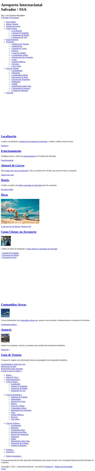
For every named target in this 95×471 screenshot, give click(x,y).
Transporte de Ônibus (19, 388)
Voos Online (11, 22)
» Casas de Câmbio (18, 53)
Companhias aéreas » (9, 324)
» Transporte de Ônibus (20, 35)
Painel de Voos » (12, 377)
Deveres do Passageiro (20, 434)
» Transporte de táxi (8, 257)
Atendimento (16, 425)
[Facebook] (14, 18)
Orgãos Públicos (17, 415)
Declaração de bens (8, 366)
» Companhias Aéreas (19, 55)
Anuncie (6, 329)
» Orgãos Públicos (18, 62)
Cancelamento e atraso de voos (13, 364)
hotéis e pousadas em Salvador (30, 185)
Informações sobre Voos (20, 441)
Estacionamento (12, 40)
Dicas (4, 194)
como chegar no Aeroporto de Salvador (42, 249)
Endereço (4, 146)
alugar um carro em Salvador (16, 171)
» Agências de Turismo (20, 44)
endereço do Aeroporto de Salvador (33, 141)
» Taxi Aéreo (16, 66)
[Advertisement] (47, 113)
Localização (8, 136)
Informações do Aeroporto (21, 410)
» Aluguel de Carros (19, 48)
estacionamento (29, 156)
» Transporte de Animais (20, 88)
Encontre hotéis (7, 189)
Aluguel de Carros (13, 26)
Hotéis (5, 180)
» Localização (16, 31)
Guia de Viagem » (13, 423)
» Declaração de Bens (19, 77)
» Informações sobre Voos (21, 86)
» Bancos (14, 51)
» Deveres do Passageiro (20, 79)
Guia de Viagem (12, 68)
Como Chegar (11, 28)
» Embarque (15, 82)
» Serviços (15, 64)
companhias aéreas (27, 320)
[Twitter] (5, 18)
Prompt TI (49, 467)
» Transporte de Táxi (19, 37)
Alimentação (16, 399)
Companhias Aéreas (13, 304)
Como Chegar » (12, 382)
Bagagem (14, 428)
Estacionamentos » (13, 379)
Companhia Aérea (18, 430)
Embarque (15, 437)
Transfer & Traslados (19, 386)
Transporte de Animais (19, 443)
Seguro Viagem (12, 24)
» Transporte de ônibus (10, 255)
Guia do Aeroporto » (14, 395)
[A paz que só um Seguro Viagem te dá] (20, 223)
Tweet (3, 469)
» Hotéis (14, 84)
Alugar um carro (7, 175)
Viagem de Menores (19, 445)
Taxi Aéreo (15, 419)
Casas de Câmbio (17, 406)
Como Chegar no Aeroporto (18, 231)
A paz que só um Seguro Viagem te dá (16, 226)
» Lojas (14, 59)
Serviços (14, 417)
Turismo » (10, 450)
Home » (9, 375)
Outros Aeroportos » (14, 456)
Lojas (13, 412)
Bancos (14, 404)
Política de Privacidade (63, 467)
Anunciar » (5, 350)
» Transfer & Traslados (20, 33)
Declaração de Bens (18, 432)
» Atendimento (16, 71)
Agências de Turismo (19, 397)
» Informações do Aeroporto (22, 57)
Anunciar (9, 93)
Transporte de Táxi (18, 391)
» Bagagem (15, 73)
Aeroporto (10, 42)
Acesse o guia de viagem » (11, 371)
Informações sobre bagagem (12, 369)
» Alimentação (16, 46)
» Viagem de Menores (19, 90)
